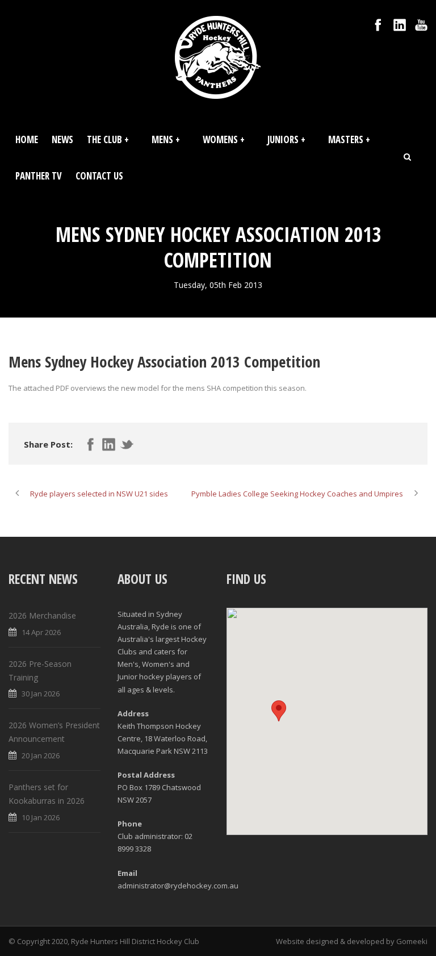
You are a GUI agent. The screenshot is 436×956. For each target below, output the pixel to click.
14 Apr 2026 (41, 632)
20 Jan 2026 (41, 755)
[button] (279, 711)
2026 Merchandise (42, 615)
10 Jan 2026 (41, 817)
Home (26, 139)
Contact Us (99, 175)
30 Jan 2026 (41, 693)
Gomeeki (411, 941)
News (62, 139)
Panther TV (38, 175)
